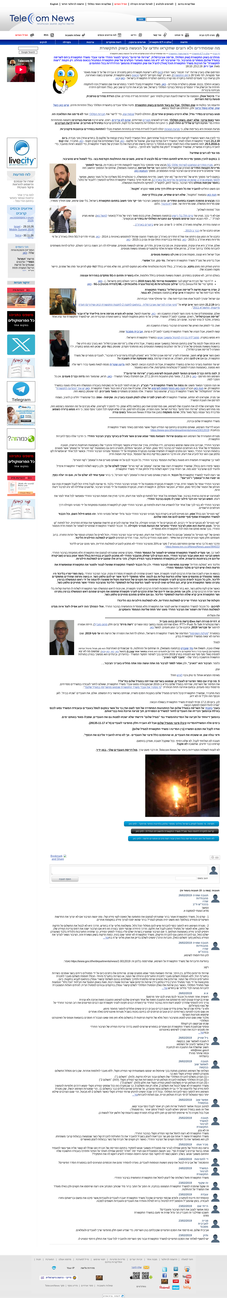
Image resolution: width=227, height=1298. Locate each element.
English (54, 4)
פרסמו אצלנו (65, 1259)
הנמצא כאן (141, 170)
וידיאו (133, 35)
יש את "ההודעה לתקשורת (73, 388)
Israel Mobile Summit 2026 (21, 223)
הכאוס (135, 75)
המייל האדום (120, 4)
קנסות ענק (128, 114)
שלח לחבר (136, 1267)
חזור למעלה (187, 1259)
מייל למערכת (82, 1259)
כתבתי (209, 708)
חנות (38, 1259)
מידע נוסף (73, 1285)
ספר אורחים (87, 1285)
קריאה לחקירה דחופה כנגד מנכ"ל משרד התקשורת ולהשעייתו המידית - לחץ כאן (175, 831)
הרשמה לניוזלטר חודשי (73, 4)
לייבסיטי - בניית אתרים (111, 1296)
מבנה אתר (152, 1259)
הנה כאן (198, 388)
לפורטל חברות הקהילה (141, 4)
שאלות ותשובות (105, 1285)
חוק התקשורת (180, 75)
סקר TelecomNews (54, 1285)
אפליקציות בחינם (113, 1262)
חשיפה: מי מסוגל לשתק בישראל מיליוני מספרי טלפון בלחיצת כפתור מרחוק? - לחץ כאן (171, 823)
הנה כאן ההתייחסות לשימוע (168, 388)
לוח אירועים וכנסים (107, 35)
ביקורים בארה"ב (144, 224)
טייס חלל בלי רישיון (182, 215)
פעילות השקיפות (199, 633)
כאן (160, 72)
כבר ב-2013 (192, 230)
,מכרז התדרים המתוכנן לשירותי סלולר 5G (190, 165)
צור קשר (157, 35)
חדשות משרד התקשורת (179, 53)
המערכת (50, 1259)
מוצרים (147, 120)
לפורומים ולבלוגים (164, 4)
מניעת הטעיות (172, 129)
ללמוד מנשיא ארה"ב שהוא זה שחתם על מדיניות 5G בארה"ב (186, 179)
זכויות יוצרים (136, 1259)
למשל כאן (101, 215)
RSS (46, 35)
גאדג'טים (141, 1286)
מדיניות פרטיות (117, 1259)
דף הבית (216, 53)
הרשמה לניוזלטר (169, 1259)
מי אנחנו (179, 35)
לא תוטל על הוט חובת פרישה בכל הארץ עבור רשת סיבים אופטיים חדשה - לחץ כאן (173, 838)
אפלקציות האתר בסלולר (99, 4)
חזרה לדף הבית (207, 35)
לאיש (179, 675)
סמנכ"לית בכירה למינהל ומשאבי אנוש (178, 337)
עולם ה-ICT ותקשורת (201, 53)
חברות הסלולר (97, 114)
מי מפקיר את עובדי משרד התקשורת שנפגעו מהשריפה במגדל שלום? (123, 687)
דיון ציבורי (166, 203)
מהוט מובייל (101, 624)
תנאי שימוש (99, 1259)
